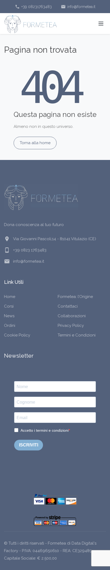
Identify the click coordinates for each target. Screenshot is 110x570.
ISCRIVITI (28, 445)
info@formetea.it (78, 6)
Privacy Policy (71, 325)
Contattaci (68, 306)
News (9, 315)
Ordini (9, 325)
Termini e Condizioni (77, 335)
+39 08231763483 (33, 6)
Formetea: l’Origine (75, 296)
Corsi (9, 306)
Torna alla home (35, 142)
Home (9, 296)
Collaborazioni (72, 315)
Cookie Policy (17, 335)
